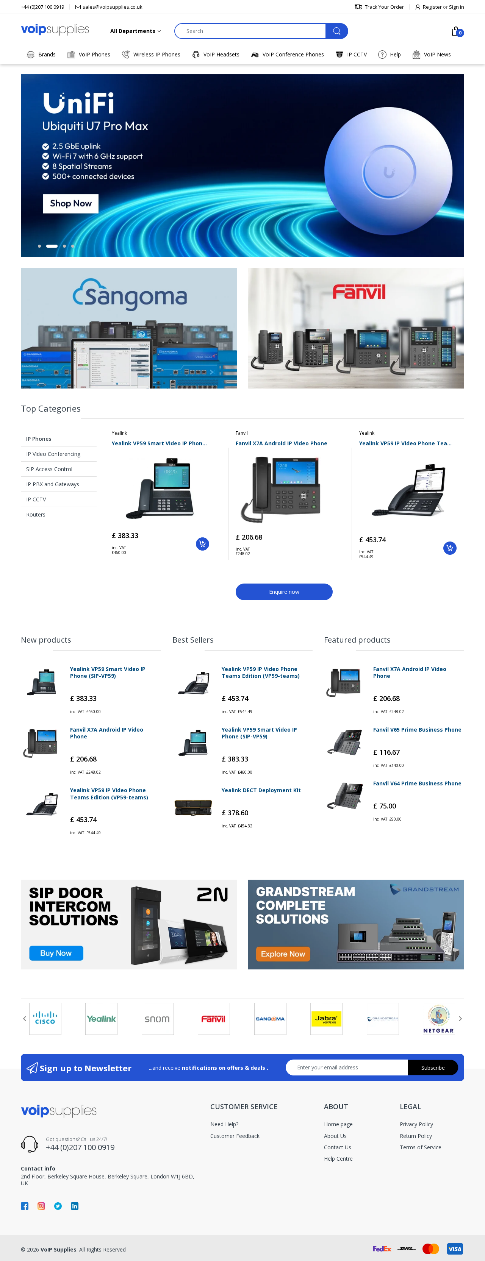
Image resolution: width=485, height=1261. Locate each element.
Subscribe (433, 1067)
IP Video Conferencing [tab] (53, 453)
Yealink (119, 433)
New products (46, 640)
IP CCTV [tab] (36, 499)
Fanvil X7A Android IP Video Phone (281, 443)
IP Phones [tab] (38, 438)
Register (432, 6)
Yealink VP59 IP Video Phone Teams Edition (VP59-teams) (408, 443)
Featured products (357, 640)
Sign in (456, 6)
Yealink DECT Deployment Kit (261, 790)
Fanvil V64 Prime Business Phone (417, 783)
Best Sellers (193, 640)
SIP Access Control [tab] (49, 469)
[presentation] (24, 1018)
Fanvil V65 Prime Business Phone (417, 729)
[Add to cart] (202, 544)
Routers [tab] (35, 514)
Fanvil (242, 433)
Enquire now (284, 591)
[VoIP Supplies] (55, 29)
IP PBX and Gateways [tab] (52, 484)
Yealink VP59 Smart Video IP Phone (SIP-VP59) (160, 443)
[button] (39, 246)
